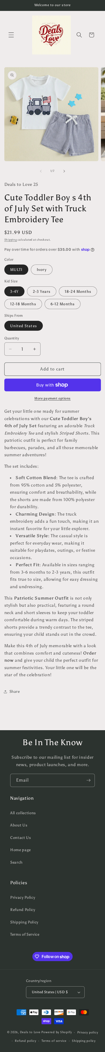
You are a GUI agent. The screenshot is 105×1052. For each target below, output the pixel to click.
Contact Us (20, 837)
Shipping (10, 239)
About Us (18, 825)
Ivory (42, 269)
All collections (23, 812)
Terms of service (54, 1041)
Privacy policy (87, 1032)
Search (16, 862)
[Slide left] (40, 171)
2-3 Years (41, 291)
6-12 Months (62, 303)
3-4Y (14, 291)
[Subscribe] (88, 780)
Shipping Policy (24, 922)
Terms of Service (25, 934)
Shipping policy (84, 1041)
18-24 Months (78, 291)
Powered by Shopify (56, 1032)
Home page (20, 849)
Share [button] (14, 691)
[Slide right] (64, 171)
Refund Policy (22, 909)
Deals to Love (31, 1032)
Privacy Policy (22, 897)
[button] (11, 35)
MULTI (16, 269)
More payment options (52, 398)
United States (23, 325)
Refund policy (25, 1041)
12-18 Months (23, 303)
